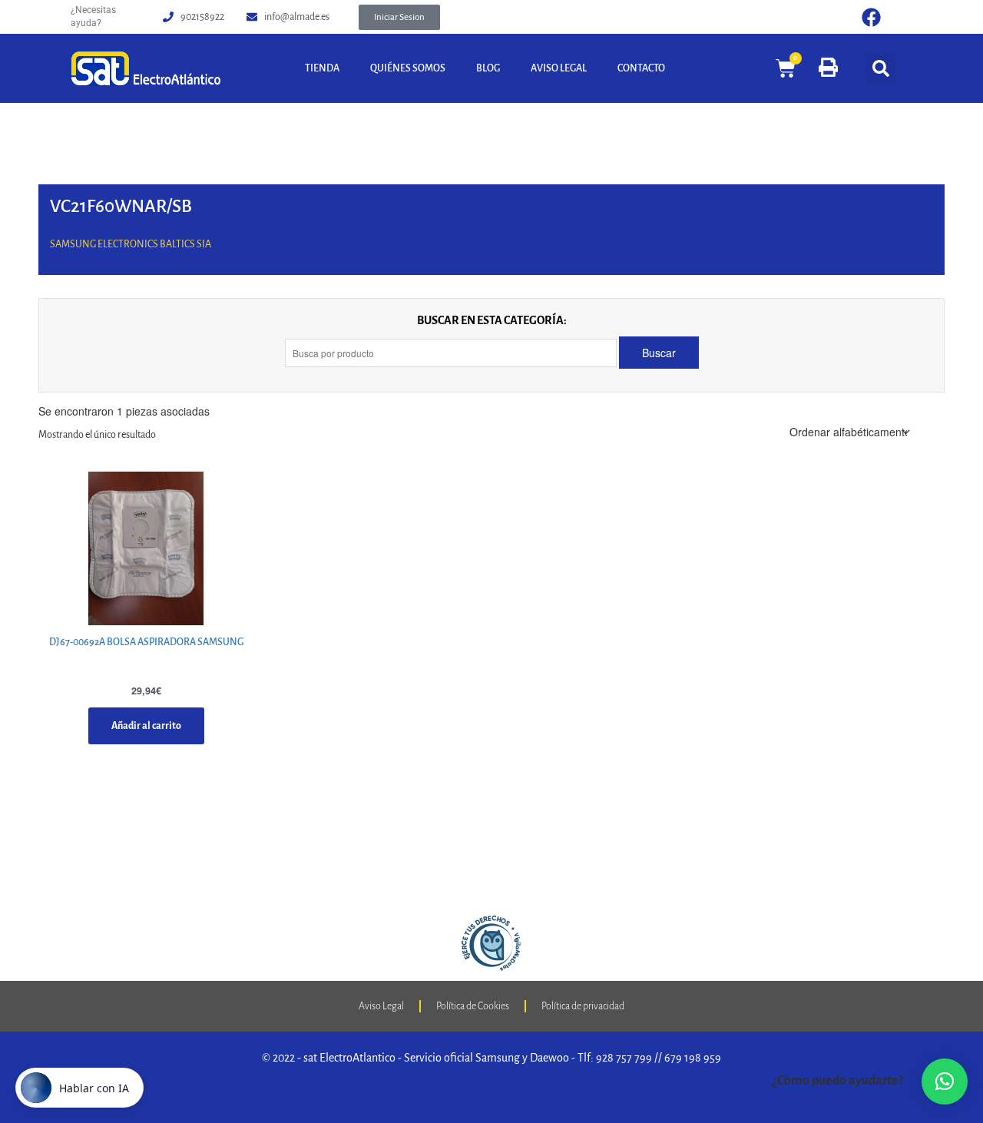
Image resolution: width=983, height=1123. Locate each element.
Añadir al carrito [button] (146, 726)
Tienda (322, 68)
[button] (399, 17)
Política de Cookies (472, 1006)
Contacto (641, 68)
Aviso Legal (559, 68)
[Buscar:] (452, 352)
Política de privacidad (582, 1006)
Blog (488, 68)
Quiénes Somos (407, 68)
